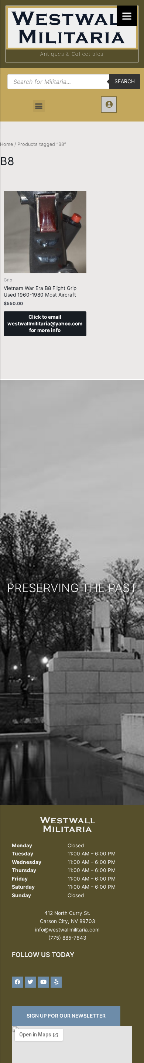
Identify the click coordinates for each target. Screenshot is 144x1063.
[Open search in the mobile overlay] (73, 81)
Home (6, 144)
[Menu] (127, 16)
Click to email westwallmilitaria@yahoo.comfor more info (44, 323)
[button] (39, 106)
